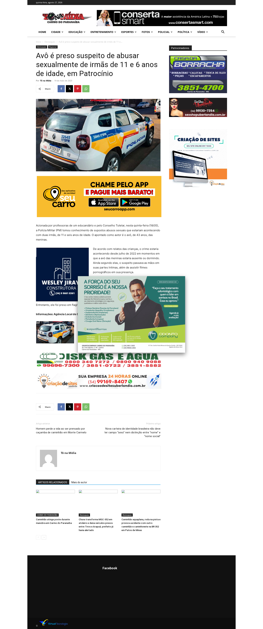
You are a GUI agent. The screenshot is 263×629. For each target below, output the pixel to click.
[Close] (185, 276)
